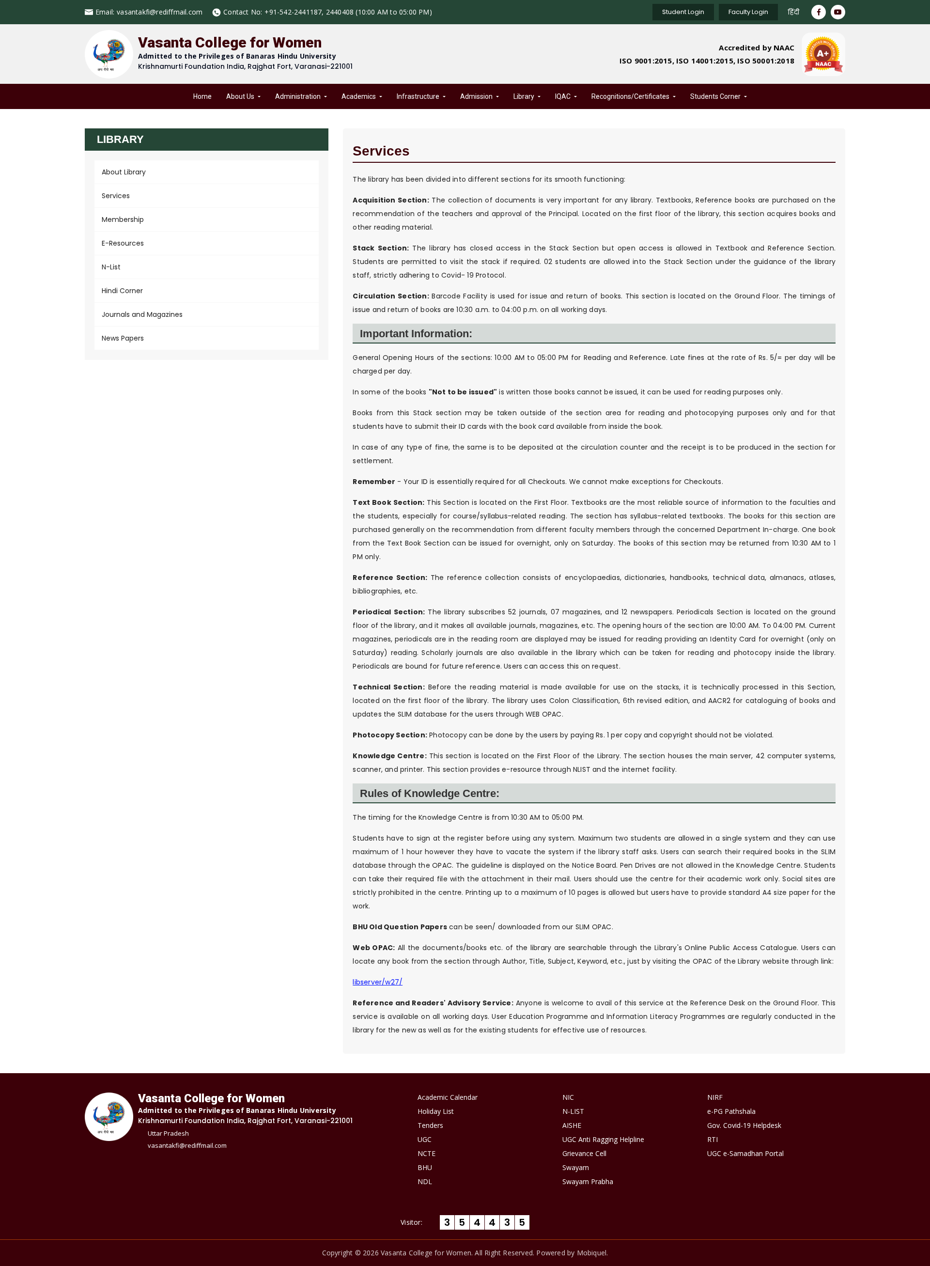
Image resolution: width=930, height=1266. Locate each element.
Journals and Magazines (142, 314)
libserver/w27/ (378, 982)
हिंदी (793, 12)
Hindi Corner (122, 291)
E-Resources (123, 243)
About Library (124, 172)
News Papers (123, 338)
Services (116, 196)
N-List (111, 267)
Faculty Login (748, 11)
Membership (123, 219)
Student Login (683, 11)
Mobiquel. (592, 1252)
